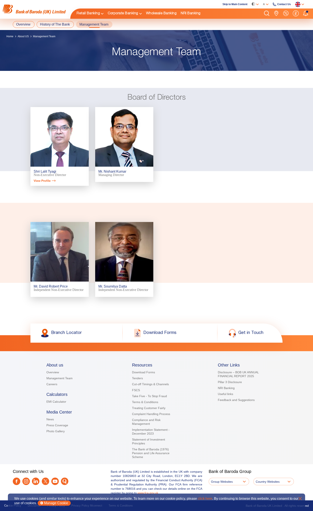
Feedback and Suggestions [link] (236, 400)
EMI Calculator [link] (56, 401)
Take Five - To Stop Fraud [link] (149, 396)
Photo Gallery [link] (55, 431)
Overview (23, 24)
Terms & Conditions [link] (145, 402)
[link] (34, 9)
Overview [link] (52, 372)
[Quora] (64, 482)
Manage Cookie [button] (55, 503)
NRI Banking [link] (191, 13)
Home (9, 36)
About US (23, 36)
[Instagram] (26, 482)
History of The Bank (55, 24)
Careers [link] (51, 384)
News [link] (50, 419)
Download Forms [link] (143, 372)
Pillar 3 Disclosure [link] (230, 382)
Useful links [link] (225, 394)
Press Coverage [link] (57, 425)
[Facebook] (16, 482)
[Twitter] (45, 482)
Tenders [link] (137, 378)
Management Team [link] (59, 378)
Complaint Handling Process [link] (151, 414)
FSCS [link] (136, 390)
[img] (34, 9)
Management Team (93, 24)
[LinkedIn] (35, 482)
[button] (266, 14)
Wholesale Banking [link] (161, 13)
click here (205, 498)
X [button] (300, 498)
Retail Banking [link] (88, 13)
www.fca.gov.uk (148, 493)
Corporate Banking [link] (123, 13)
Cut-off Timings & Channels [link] (150, 384)
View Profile (42, 180)
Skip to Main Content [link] (235, 4)
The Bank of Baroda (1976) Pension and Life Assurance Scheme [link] (150, 453)
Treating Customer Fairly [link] (148, 408)
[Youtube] (55, 482)
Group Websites (222, 481)
